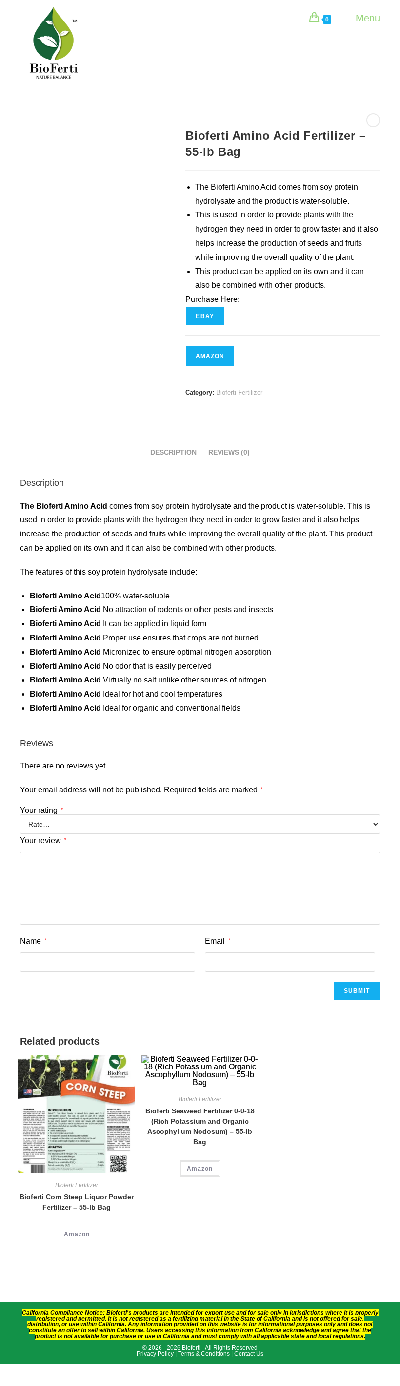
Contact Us (248, 1353)
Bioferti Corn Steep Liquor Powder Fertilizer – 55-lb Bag (77, 1202)
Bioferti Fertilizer (239, 392)
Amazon (210, 356)
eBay (205, 316)
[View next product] (373, 120)
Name (33, 941)
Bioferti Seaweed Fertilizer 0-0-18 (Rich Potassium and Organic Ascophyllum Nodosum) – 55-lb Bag (200, 1126)
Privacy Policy (156, 1353)
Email (217, 941)
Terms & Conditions (204, 1353)
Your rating (41, 810)
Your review (43, 840)
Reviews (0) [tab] (229, 452)
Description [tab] (173, 452)
